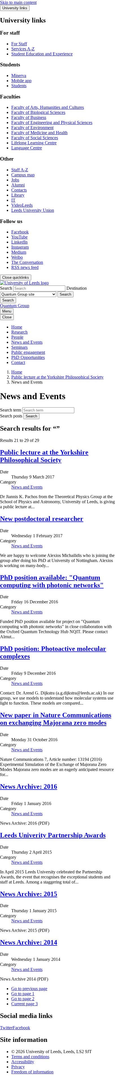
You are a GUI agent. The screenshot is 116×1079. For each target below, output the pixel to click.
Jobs (15, 179)
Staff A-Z (19, 169)
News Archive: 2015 (28, 894)
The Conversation (27, 262)
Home (16, 327)
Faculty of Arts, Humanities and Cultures (47, 107)
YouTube (19, 237)
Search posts (11, 415)
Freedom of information (32, 1071)
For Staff (19, 43)
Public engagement (28, 352)
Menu (6, 311)
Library (17, 195)
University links (14, 8)
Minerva (18, 75)
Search (6, 288)
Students (18, 85)
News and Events (27, 342)
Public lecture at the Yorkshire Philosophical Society (57, 377)
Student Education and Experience (42, 53)
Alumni (18, 185)
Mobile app (21, 80)
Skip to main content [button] (18, 2)
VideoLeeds (22, 205)
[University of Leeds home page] (24, 282)
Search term (10, 410)
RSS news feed (25, 267)
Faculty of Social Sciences (34, 137)
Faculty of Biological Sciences (38, 112)
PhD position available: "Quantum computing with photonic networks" (52, 581)
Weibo (17, 257)
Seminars (19, 347)
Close (7, 317)
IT (13, 200)
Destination (76, 288)
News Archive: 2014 (28, 942)
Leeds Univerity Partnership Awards (53, 835)
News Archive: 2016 (28, 786)
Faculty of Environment (32, 127)
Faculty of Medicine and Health (39, 132)
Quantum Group (14, 305)
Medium (18, 252)
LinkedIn (19, 242)
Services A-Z (23, 48)
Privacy (18, 1066)
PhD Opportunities (28, 357)
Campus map (23, 174)
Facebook (20, 232)
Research (19, 332)
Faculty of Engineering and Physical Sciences (51, 122)
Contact (18, 362)
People (17, 337)
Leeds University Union (32, 210)
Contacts (19, 190)
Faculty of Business (28, 117)
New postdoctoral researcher (41, 518)
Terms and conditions (30, 1056)
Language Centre (26, 147)
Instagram (20, 247)
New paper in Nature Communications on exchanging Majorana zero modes (55, 718)
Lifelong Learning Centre (34, 142)
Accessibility (22, 1061)
